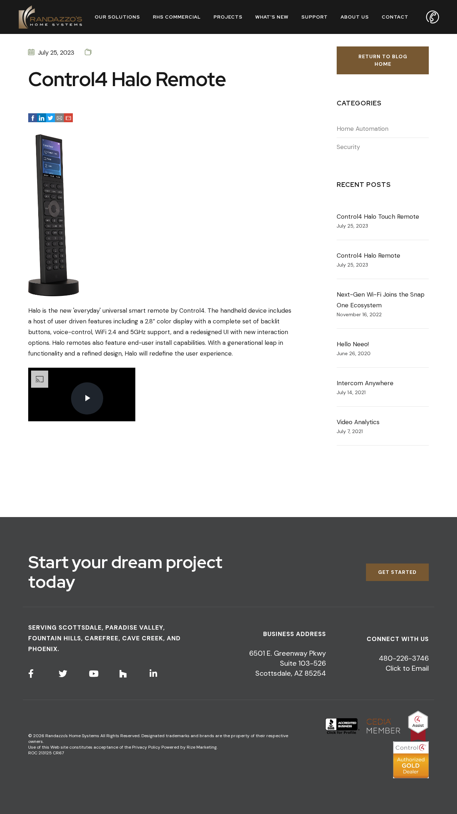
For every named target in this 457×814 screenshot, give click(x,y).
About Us (355, 17)
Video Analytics (358, 422)
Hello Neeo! (353, 344)
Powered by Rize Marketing (189, 747)
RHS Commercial (177, 17)
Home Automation (362, 129)
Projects (228, 17)
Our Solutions (117, 17)
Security (348, 147)
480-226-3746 (404, 658)
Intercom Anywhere (365, 383)
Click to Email (407, 668)
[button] (32, 117)
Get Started (397, 572)
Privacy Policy (146, 747)
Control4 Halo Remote (368, 255)
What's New (271, 17)
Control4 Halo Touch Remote (378, 216)
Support (314, 17)
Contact (395, 17)
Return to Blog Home (382, 60)
